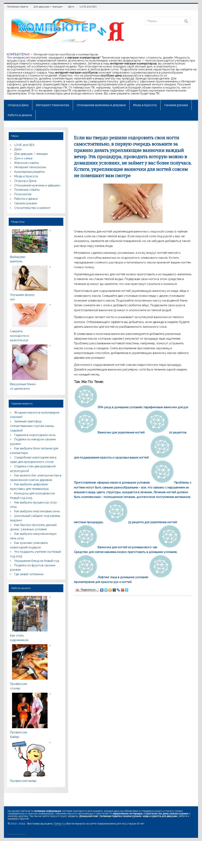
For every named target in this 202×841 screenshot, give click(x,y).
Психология (22, 194)
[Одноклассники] (110, 590)
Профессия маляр (23, 781)
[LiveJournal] (118, 590)
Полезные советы (17, 6)
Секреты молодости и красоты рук (19, 335)
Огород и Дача (18, 105)
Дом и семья (23, 158)
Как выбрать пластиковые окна (37, 511)
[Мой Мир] (114, 590)
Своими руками (176, 105)
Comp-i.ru (60, 823)
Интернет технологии (52, 105)
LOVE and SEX (88, 6)
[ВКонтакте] (102, 590)
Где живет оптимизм (28, 574)
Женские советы (26, 163)
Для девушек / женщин (48, 6)
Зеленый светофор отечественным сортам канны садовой (32, 426)
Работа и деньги (20, 115)
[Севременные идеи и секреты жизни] (69, 42)
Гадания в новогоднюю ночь (34, 435)
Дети (71, 6)
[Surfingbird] (127, 590)
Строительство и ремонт (32, 208)
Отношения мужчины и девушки (101, 105)
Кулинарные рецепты (29, 172)
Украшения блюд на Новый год (36, 561)
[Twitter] (106, 590)
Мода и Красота (145, 105)
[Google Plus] (123, 590)
